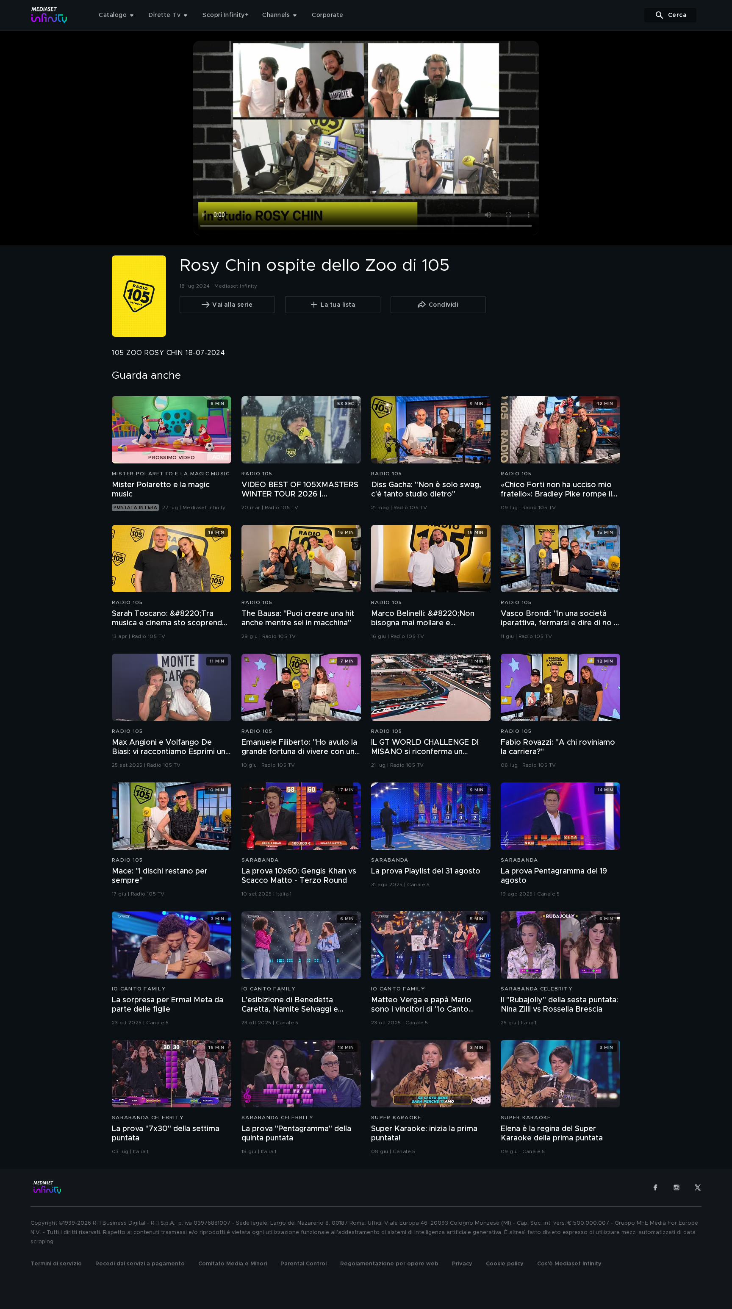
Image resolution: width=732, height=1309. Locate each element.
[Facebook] (655, 1187)
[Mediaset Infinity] (49, 15)
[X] (698, 1187)
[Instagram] (676, 1187)
